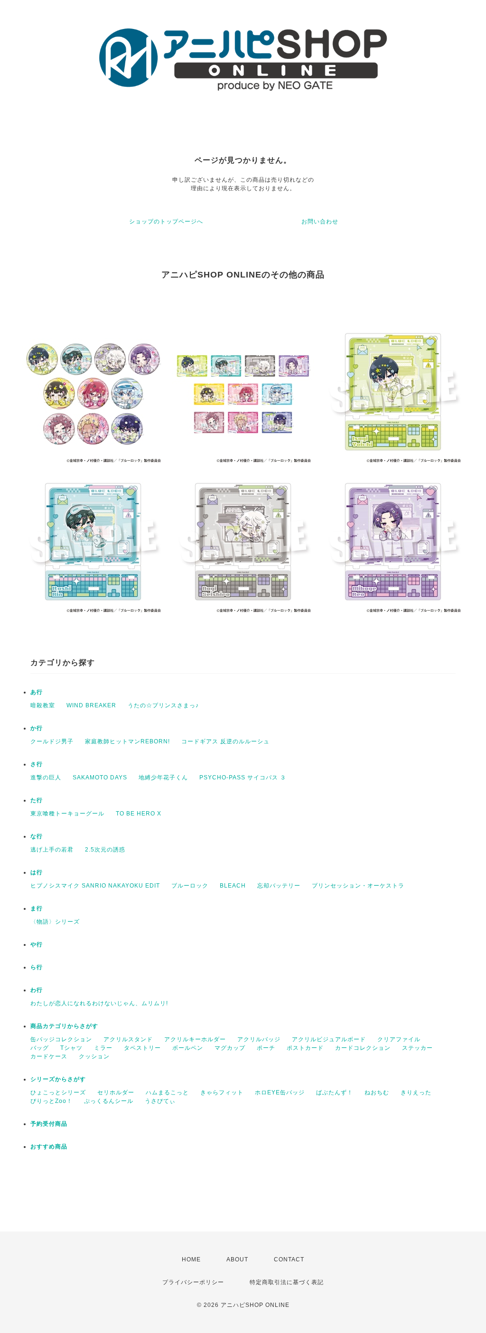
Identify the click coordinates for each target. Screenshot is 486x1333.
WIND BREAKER (91, 705)
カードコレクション (363, 1048)
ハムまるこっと (167, 1092)
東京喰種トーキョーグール (67, 813)
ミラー (103, 1048)
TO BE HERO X (138, 813)
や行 (36, 944)
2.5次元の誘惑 (105, 849)
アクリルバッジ (258, 1039)
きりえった (416, 1092)
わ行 (36, 990)
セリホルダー (115, 1092)
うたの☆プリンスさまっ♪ (163, 705)
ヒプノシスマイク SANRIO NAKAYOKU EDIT (95, 885)
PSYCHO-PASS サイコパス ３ (242, 777)
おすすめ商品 (48, 1146)
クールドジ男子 (52, 741)
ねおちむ (376, 1092)
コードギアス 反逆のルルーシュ (225, 741)
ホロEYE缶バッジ (280, 1092)
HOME (191, 1259)
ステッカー (417, 1048)
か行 (36, 728)
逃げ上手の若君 (52, 849)
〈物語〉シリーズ (55, 921)
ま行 (36, 908)
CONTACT (289, 1259)
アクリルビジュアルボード (329, 1039)
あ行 (36, 692)
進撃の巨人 (45, 777)
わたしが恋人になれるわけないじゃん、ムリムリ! (99, 1003)
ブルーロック (189, 885)
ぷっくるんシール (108, 1101)
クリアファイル (399, 1039)
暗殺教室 (42, 705)
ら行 (36, 967)
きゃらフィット (221, 1092)
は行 (36, 872)
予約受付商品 (48, 1123)
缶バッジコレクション (61, 1039)
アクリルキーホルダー (195, 1039)
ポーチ (266, 1048)
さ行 (36, 764)
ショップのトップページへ (166, 221)
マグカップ (230, 1048)
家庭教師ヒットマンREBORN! (127, 741)
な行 (36, 836)
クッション (94, 1056)
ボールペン (187, 1048)
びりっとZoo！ (51, 1101)
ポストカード (305, 1048)
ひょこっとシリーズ (58, 1092)
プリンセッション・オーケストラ (358, 885)
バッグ (39, 1048)
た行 (36, 800)
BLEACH (233, 885)
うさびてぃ (160, 1101)
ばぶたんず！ (334, 1092)
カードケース (48, 1056)
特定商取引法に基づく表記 (287, 1282)
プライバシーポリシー (193, 1282)
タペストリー (142, 1048)
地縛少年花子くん (163, 777)
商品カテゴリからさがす (64, 1026)
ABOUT (237, 1259)
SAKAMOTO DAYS (100, 777)
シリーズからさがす (58, 1079)
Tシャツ (71, 1048)
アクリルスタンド (128, 1039)
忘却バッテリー (278, 885)
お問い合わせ (319, 221)
